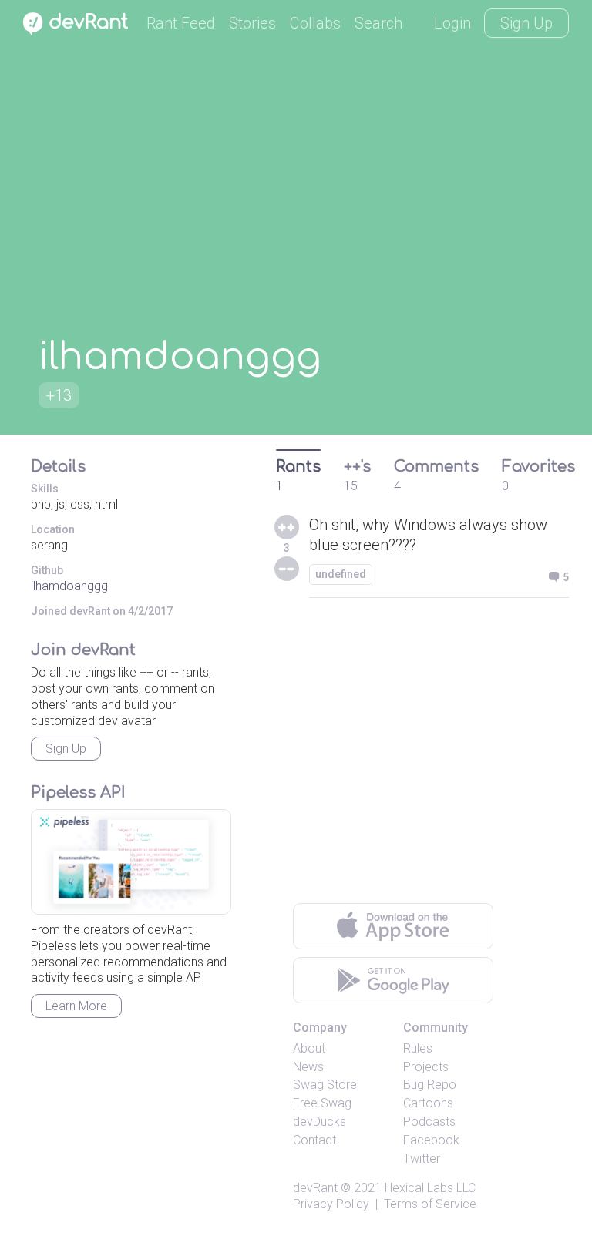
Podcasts (429, 1121)
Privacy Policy (331, 1204)
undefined (340, 574)
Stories (252, 23)
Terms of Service (430, 1204)
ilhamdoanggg (69, 586)
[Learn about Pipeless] (131, 862)
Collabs (315, 23)
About (309, 1048)
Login (452, 23)
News (308, 1067)
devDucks (319, 1121)
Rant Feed (180, 23)
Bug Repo (429, 1084)
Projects (426, 1067)
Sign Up (526, 23)
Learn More (76, 1006)
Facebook (431, 1140)
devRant (315, 1188)
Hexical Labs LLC (430, 1188)
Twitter (421, 1158)
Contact (314, 1140)
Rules (417, 1048)
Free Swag (322, 1103)
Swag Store (325, 1084)
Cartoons (428, 1103)
